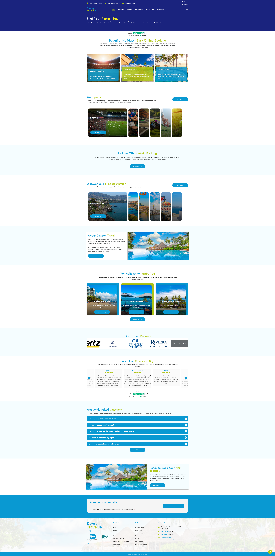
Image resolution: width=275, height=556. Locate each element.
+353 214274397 (94, 3)
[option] (93, 343)
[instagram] (185, 2)
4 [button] (140, 391)
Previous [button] (89, 378)
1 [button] (135, 391)
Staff (88, 543)
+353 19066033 (111, 3)
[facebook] (182, 2)
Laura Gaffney (136, 370)
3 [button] (138, 391)
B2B (173, 540)
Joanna (107, 370)
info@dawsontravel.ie (130, 3)
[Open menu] (187, 9)
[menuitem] (185, 5)
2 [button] (136, 391)
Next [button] (186, 378)
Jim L (165, 370)
